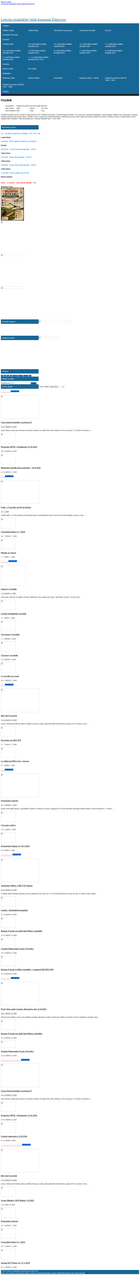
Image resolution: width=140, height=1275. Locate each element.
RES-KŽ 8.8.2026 (9, 716)
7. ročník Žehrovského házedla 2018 (88, 52)
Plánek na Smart (8, 553)
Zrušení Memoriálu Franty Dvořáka (17, 949)
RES (30, 376)
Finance (108, 30)
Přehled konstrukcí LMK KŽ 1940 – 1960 (115, 79)
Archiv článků (44, 387)
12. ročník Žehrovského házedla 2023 (89, 45)
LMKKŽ (25, 376)
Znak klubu (58, 78)
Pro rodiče (32, 69)
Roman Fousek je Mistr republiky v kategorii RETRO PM (27, 969)
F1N (8, 376)
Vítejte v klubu (8, 30)
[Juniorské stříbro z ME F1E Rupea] (20, 881)
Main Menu (5, 95)
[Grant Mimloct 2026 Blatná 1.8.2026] (8, 1196)
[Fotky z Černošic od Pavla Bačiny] (20, 503)
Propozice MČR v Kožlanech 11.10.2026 (19, 447)
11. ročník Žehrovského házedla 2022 (114, 45)
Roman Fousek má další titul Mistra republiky (22, 931)
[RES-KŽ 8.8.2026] (20, 711)
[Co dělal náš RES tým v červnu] (8, 757)
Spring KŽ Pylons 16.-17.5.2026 (15, 1263)
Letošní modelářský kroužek (13, 614)
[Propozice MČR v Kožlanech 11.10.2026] (8, 443)
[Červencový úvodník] (8, 630)
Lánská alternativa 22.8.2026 (14, 1136)
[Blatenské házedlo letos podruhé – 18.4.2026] (8, 463)
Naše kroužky (8, 69)
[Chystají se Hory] (8, 821)
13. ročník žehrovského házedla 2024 (63, 45)
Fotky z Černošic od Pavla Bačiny (16, 507)
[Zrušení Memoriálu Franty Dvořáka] (8, 944)
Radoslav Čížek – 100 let (89, 78)
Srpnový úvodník (9, 589)
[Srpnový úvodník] (13, 585)
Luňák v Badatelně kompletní (14, 910)
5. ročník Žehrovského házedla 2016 (11, 58)
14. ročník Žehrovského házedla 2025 (37, 45)
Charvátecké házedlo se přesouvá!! (16, 422)
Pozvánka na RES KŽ (11, 740)
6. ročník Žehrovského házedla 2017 (113, 52)
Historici (15, 376)
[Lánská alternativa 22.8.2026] (8, 1132)
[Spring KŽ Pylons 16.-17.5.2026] (8, 1259)
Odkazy (6, 91)
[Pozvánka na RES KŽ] (8, 736)
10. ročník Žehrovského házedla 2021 (12, 52)
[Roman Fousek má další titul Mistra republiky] (8, 927)
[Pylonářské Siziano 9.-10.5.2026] (8, 842)
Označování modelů (87, 30)
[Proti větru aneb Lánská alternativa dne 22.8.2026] (20, 1005)
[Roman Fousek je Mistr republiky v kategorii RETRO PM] (8, 965)
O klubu (6, 26)
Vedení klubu (33, 30)
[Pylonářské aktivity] (20, 796)
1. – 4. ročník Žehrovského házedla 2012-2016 (38, 58)
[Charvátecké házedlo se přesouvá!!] (20, 418)
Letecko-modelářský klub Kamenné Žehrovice (33, 19)
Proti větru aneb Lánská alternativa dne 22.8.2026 (23, 1009)
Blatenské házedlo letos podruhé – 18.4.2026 (21, 468)
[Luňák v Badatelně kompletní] (8, 906)
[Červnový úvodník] (8, 651)
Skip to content (6, 2)
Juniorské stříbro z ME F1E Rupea (16, 885)
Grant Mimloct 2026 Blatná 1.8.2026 (17, 1200)
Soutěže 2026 (8, 44)
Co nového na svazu (10, 676)
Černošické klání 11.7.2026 (13, 532)
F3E (11, 376)
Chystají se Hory (8, 825)
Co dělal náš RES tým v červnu (15, 761)
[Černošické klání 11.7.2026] (8, 528)
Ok (87, 1273)
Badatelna (7, 73)
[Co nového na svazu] (8, 672)
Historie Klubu (33, 78)
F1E (2, 376)
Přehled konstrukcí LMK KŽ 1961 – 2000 (13, 86)
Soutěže (6, 39)
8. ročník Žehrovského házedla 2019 (62, 52)
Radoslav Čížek (9, 78)
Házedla (20, 376)
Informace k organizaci (63, 30)
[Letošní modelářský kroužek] (8, 609)
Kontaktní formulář (10, 35)
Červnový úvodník (9, 655)
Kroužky (6, 64)
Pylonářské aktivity (9, 801)
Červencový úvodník (10, 634)
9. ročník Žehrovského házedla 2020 (37, 52)
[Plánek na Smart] (8, 548)
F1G (5, 376)
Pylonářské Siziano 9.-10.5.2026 (15, 846)
